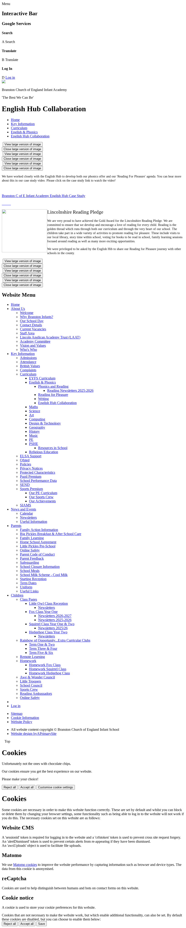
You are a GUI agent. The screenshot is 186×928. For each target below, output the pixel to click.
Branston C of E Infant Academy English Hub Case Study (43, 196)
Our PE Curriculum (43, 493)
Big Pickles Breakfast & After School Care (50, 534)
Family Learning (32, 538)
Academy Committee (35, 341)
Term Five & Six (41, 653)
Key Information (23, 124)
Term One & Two (42, 644)
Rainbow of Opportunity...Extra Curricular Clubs (55, 640)
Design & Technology (45, 423)
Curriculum (19, 128)
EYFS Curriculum (42, 378)
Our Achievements (42, 501)
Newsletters (28, 517)
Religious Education (43, 452)
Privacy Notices (31, 468)
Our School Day (32, 321)
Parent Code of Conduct (37, 554)
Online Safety (30, 550)
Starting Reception (33, 579)
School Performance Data (38, 481)
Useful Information (33, 521)
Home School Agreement (38, 542)
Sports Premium (31, 489)
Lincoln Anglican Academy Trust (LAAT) (50, 337)
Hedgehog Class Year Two (48, 632)
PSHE (33, 444)
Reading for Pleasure (53, 395)
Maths (33, 407)
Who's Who (28, 349)
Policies (25, 464)
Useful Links (29, 591)
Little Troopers (30, 681)
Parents (16, 526)
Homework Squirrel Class (47, 669)
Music (33, 435)
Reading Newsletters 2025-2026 (70, 390)
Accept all (27, 787)
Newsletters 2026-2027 (54, 616)
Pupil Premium (30, 476)
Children (17, 595)
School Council (31, 685)
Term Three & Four (43, 648)
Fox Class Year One (43, 612)
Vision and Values (33, 345)
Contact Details (31, 325)
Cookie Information (25, 718)
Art (31, 415)
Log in (10, 77)
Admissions (28, 358)
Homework (28, 661)
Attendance (28, 362)
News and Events (23, 509)
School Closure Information (40, 567)
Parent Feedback (32, 558)
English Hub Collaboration (30, 136)
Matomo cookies (25, 865)
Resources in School (52, 448)
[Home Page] (3, 82)
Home (15, 120)
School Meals (29, 571)
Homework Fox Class (45, 665)
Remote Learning (32, 657)
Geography (37, 427)
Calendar (26, 513)
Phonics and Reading (53, 386)
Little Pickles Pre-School (37, 546)
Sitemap (16, 714)
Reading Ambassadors (36, 693)
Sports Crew (29, 689)
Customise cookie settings (55, 787)
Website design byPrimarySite (33, 734)
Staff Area (27, 333)
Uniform (26, 587)
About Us (18, 309)
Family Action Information (39, 530)
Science (34, 411)
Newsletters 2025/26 (53, 628)
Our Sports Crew (41, 497)
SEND (25, 485)
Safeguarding (29, 562)
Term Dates (28, 583)
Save (41, 923)
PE (31, 440)
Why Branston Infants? (36, 317)
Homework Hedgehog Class (49, 673)
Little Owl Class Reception (48, 603)
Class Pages (28, 599)
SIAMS (25, 505)
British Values (30, 366)
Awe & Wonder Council (37, 677)
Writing (43, 399)
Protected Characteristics (37, 472)
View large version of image (23, 144)
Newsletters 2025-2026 (54, 620)
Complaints (28, 370)
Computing (37, 419)
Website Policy (21, 722)
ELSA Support (30, 456)
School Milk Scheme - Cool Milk (44, 575)
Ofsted (24, 460)
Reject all (10, 787)
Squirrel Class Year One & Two (51, 624)
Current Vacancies (33, 329)
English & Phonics (24, 132)
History (34, 431)
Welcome (26, 313)
